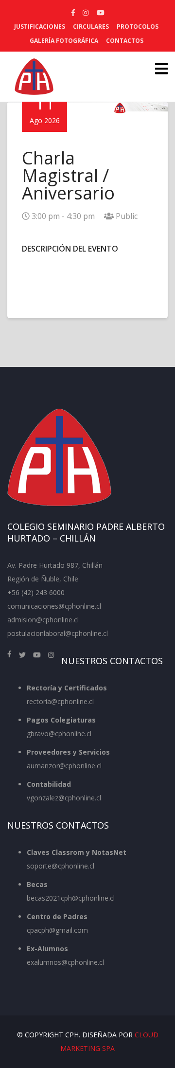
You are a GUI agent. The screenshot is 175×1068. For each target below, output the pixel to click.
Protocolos (137, 26)
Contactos (124, 40)
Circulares (91, 26)
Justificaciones (39, 26)
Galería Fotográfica (64, 40)
